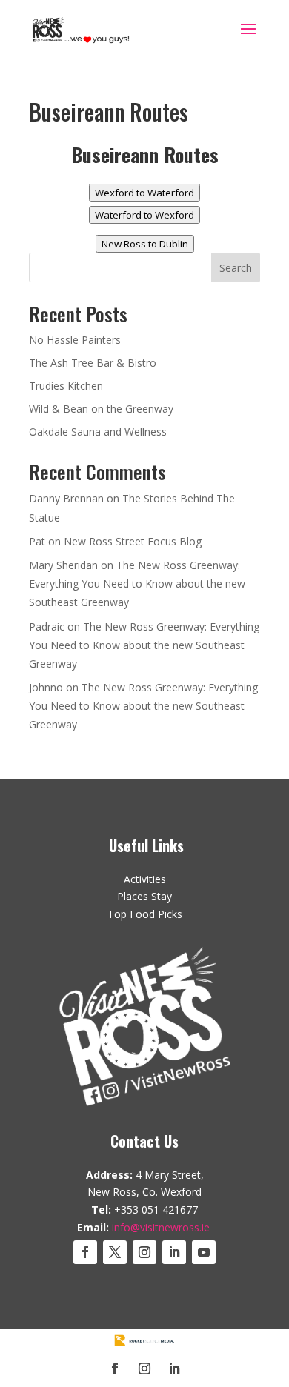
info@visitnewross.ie (161, 1227)
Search (235, 268)
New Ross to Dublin (145, 243)
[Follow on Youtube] (204, 1252)
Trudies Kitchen (66, 386)
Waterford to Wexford (144, 215)
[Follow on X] (115, 1252)
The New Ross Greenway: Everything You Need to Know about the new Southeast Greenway (137, 583)
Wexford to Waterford (144, 192)
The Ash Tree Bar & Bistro (92, 363)
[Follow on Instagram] (144, 1252)
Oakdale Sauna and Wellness (98, 432)
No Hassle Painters (75, 340)
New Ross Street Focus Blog (133, 541)
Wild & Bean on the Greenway (101, 409)
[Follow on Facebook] (85, 1252)
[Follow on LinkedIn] (174, 1252)
